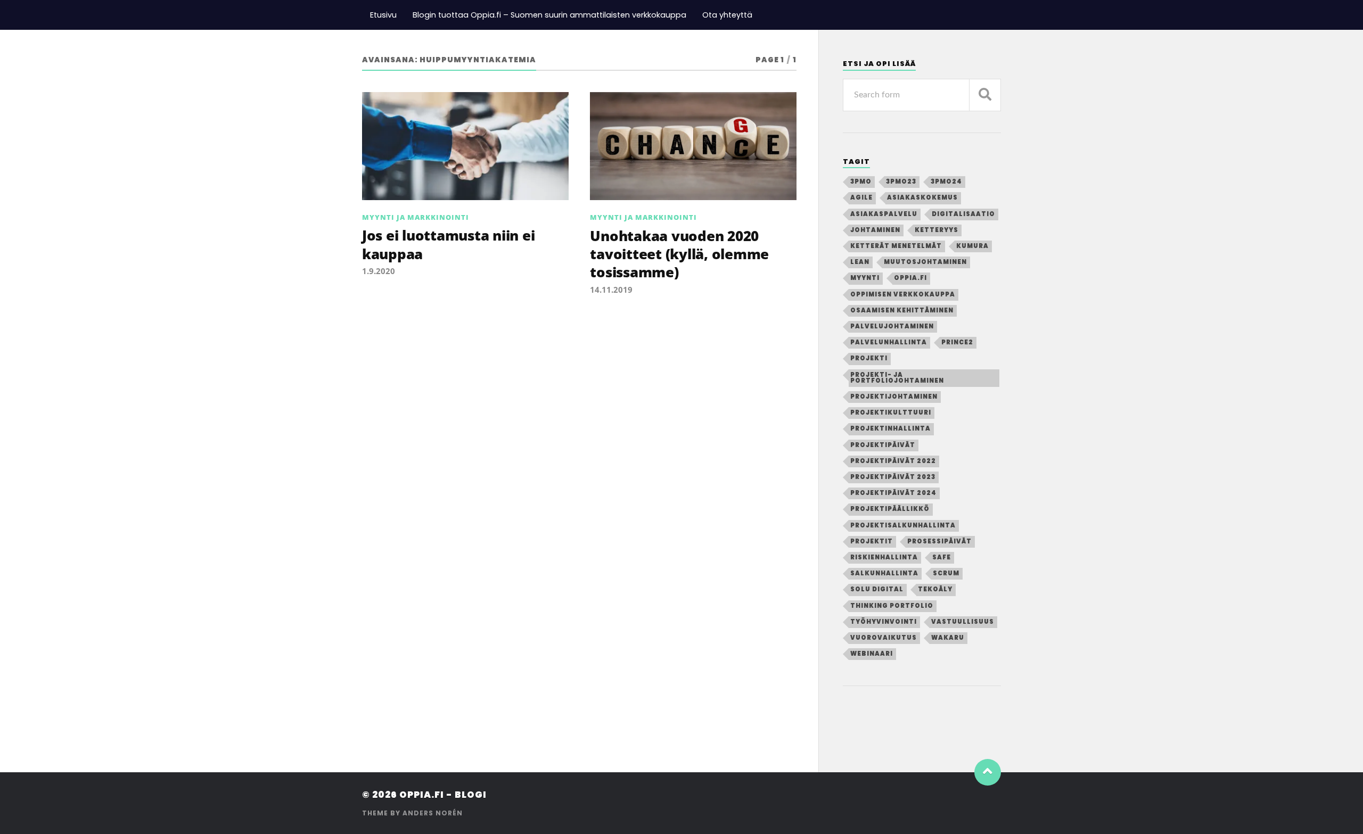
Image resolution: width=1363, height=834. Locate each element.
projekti (869, 358)
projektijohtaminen (894, 396)
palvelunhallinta (888, 342)
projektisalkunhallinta (903, 525)
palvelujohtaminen (892, 326)
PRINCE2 (957, 342)
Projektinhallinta (890, 428)
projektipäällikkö (890, 509)
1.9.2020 (378, 271)
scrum (946, 573)
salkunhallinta (884, 573)
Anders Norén (433, 813)
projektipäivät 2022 (893, 461)
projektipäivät (882, 445)
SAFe (941, 557)
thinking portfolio (891, 605)
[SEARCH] (985, 95)
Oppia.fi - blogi (443, 794)
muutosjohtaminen (925, 262)
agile (861, 197)
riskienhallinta (884, 557)
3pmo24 (946, 181)
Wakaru (947, 637)
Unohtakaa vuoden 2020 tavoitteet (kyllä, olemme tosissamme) (679, 254)
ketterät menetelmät (896, 246)
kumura (972, 246)
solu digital (877, 589)
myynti (865, 278)
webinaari (871, 653)
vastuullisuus (962, 621)
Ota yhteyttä (727, 15)
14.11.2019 (611, 289)
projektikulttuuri (890, 412)
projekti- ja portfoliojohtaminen (897, 377)
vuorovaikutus (883, 637)
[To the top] (987, 772)
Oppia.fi (910, 278)
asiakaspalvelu (883, 214)
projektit (871, 541)
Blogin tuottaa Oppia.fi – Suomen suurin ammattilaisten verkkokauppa (549, 15)
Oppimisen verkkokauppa (902, 294)
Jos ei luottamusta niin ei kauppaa (448, 244)
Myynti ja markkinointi (415, 217)
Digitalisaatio (963, 214)
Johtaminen (875, 230)
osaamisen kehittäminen (902, 310)
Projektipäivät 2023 (892, 477)
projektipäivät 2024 (893, 493)
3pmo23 (901, 181)
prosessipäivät (939, 541)
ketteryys (936, 230)
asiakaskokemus (922, 197)
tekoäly (935, 589)
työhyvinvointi (883, 621)
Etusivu (383, 15)
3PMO (861, 181)
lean (859, 262)
